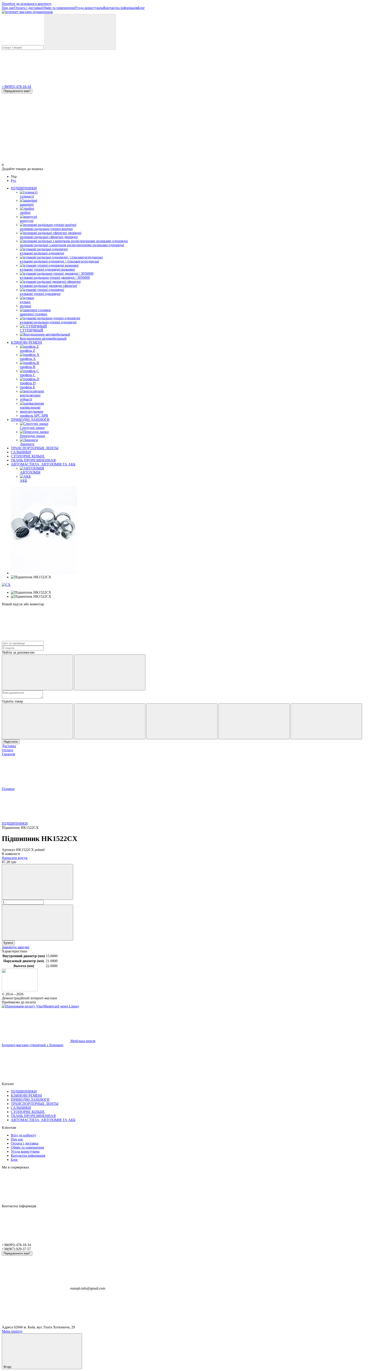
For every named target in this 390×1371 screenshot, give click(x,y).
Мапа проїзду (12, 1331)
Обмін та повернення (58, 8)
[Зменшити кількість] (37, 882)
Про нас (8, 8)
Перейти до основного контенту (27, 4)
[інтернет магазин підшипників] (20, 990)
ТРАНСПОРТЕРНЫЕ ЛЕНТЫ (34, 448)
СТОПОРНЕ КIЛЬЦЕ (28, 456)
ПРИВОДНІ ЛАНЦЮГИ (30, 420)
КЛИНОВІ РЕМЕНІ (26, 342)
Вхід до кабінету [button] (23, 1135)
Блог (141, 8)
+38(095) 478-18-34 (16, 86)
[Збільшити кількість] (37, 922)
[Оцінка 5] (326, 721)
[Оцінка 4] (254, 721)
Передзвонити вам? (17, 91)
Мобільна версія (82, 1041)
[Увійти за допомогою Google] (109, 672)
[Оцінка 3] (182, 721)
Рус (13, 180)
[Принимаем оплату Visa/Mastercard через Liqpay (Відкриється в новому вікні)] (40, 1006)
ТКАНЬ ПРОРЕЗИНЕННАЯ (33, 460)
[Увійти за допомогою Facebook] (37, 672)
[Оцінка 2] (109, 721)
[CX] (6, 585)
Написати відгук (15, 858)
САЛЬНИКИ (21, 452)
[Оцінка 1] (37, 721)
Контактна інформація (120, 8)
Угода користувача (89, 8)
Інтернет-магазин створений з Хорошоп (32, 1045)
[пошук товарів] (80, 32)
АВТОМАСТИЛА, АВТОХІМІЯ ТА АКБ (43, 464)
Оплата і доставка (28, 8)
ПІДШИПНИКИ (24, 188)
